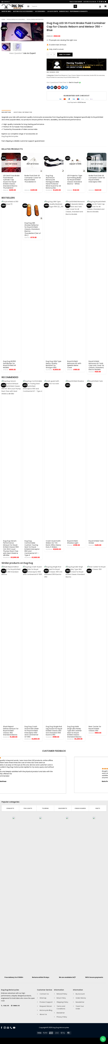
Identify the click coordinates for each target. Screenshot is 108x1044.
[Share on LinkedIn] (62, 87)
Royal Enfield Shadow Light (72, 542)
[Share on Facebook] (48, 87)
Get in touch (74, 82)
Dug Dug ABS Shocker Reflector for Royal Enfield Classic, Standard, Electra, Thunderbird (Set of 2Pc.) (32, 229)
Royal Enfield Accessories (16, 19)
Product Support (46, 1002)
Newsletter (80, 1002)
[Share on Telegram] (66, 87)
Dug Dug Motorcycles (10, 136)
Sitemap (43, 998)
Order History (81, 998)
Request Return (46, 1006)
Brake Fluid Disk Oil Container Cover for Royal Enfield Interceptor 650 (97, 179)
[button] (28, 6)
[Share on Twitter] (52, 87)
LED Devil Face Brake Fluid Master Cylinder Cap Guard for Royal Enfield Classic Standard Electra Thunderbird (11, 182)
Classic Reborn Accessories (80, 75)
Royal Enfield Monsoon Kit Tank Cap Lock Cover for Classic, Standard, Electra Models (96, 365)
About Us (43, 1014)
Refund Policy (62, 994)
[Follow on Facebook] (97, 1)
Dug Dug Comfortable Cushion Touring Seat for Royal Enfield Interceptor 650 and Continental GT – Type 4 (32, 548)
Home (3, 19)
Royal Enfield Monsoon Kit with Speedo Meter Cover (74, 364)
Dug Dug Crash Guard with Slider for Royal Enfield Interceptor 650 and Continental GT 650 (31, 732)
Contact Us (44, 994)
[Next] (40, 32)
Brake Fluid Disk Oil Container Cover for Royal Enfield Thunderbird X (32, 179)
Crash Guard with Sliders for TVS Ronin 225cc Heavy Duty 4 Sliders (53, 544)
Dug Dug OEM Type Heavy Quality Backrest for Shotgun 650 (53, 364)
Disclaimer (61, 1013)
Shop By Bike (6, 11)
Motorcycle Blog (90, 2)
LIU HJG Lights (52, 11)
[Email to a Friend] (55, 87)
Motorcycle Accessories (23, 11)
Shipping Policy (62, 1002)
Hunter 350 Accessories (97, 75)
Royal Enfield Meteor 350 (35, 19)
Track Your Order (75, 2)
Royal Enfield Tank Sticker (96, 542)
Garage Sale (64, 11)
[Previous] (5, 32)
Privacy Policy (62, 1017)
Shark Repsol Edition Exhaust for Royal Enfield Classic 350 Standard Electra (10, 731)
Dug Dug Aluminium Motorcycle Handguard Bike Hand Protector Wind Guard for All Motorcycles (53, 182)
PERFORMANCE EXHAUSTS (78, 11)
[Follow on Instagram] (99, 1)
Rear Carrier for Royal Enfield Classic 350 (95, 729)
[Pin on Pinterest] (59, 87)
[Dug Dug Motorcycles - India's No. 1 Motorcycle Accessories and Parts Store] (13, 6)
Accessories (40, 11)
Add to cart (65, 54)
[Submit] (75, 6)
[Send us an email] (101, 1)
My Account (80, 994)
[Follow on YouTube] (105, 1)
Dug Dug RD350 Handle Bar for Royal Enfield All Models (9, 364)
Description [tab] (6, 112)
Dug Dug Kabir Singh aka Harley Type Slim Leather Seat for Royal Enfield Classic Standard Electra (74, 732)
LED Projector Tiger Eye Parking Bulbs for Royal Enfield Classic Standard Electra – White (74, 180)
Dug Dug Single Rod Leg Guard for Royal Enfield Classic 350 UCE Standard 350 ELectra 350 (54, 731)
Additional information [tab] (23, 112)
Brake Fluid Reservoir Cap (62, 75)
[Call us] (103, 1)
